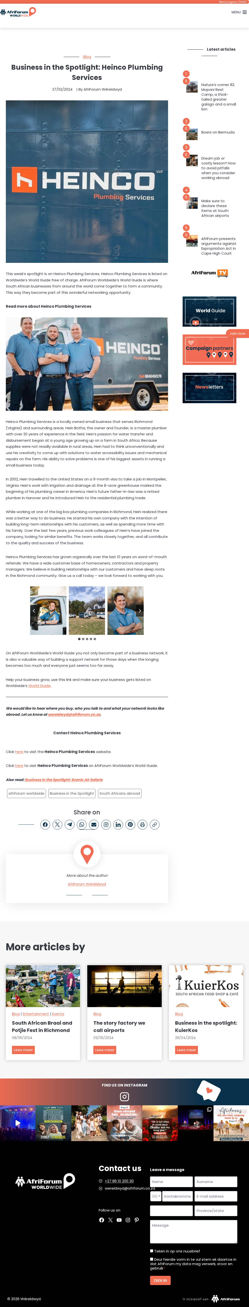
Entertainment (36, 1013)
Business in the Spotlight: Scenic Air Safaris (63, 779)
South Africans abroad (119, 793)
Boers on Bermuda (218, 132)
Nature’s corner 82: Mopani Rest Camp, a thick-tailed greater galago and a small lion (218, 97)
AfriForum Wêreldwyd (87, 884)
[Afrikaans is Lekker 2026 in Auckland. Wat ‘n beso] (195, 1123)
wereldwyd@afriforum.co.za (74, 714)
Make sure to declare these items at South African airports (215, 208)
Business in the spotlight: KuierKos (206, 1027)
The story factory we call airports (119, 1027)
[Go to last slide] (34, 611)
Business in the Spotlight (72, 793)
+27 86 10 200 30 (119, 1180)
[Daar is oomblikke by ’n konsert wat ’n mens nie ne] (18, 1123)
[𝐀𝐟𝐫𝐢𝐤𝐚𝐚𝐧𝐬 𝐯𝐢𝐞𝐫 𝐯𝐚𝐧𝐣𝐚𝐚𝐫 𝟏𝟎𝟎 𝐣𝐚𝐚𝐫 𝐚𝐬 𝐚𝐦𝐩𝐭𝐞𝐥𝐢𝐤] (231, 1123)
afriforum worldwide (26, 793)
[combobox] (155, 1196)
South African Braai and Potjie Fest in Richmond (42, 1027)
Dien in (160, 1280)
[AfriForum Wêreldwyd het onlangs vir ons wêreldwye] (89, 1123)
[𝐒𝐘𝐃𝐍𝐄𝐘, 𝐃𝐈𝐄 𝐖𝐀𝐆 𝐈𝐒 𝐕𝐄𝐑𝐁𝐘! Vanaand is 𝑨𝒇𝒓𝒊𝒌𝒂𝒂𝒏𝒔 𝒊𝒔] (53, 1123)
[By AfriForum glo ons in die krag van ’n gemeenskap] (124, 1123)
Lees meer (24, 1050)
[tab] (79, 639)
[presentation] (192, 87)
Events (58, 1013)
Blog (87, 56)
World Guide (39, 685)
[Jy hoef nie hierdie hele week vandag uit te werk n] (160, 1123)
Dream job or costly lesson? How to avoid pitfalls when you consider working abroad (218, 168)
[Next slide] (140, 611)
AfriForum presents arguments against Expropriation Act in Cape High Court (218, 246)
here (19, 751)
